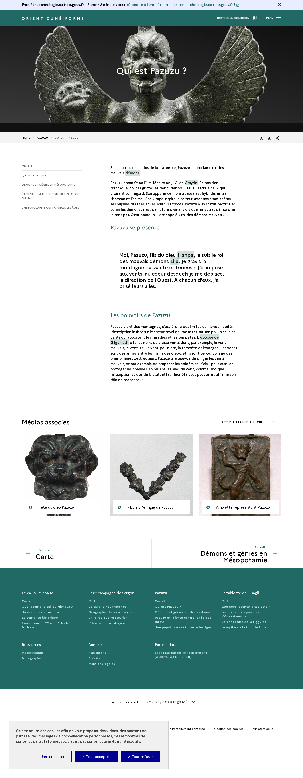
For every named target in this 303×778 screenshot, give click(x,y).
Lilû (175, 261)
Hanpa (185, 254)
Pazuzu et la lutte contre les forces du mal (51, 196)
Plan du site (97, 652)
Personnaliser (53, 756)
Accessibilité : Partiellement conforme (179, 729)
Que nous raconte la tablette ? (245, 606)
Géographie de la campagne (110, 612)
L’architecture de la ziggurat (243, 621)
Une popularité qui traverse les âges (50, 207)
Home (26, 137)
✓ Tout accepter (96, 756)
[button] (277, 138)
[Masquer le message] (279, 4)
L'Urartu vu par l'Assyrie (106, 623)
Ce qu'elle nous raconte (107, 606)
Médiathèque (32, 652)
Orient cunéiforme (53, 18)
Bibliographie (32, 658)
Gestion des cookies (229, 729)
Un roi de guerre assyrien (108, 617)
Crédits (94, 658)
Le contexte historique (40, 617)
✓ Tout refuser (140, 756)
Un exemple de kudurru (40, 612)
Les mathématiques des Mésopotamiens (240, 614)
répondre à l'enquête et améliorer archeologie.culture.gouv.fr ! (181, 4)
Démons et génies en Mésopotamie (48, 184)
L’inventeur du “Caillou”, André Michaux (46, 625)
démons (132, 172)
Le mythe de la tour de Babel (244, 627)
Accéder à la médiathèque (242, 422)
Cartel (27, 166)
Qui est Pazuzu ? (34, 175)
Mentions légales (101, 663)
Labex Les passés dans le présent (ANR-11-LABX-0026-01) (181, 654)
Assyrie (191, 182)
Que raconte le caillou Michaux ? (47, 606)
